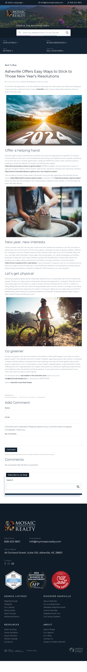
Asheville (40, 89)
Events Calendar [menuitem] (51, 610)
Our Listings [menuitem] (9, 607)
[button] (67, 32)
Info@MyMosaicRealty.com (16, 378)
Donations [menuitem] (8, 642)
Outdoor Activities (27, 397)
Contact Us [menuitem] (48, 639)
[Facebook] (5, 563)
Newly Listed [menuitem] (9, 610)
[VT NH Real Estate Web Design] (76, 651)
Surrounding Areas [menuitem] (52, 604)
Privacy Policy (36, 454)
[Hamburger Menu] (80, 13)
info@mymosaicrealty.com (45, 541)
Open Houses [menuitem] (10, 613)
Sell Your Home (54, 51)
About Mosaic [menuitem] (49, 629)
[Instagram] (8, 563)
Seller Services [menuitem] (10, 629)
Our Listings (9, 43)
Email (7, 417)
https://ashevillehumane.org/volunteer (26, 178)
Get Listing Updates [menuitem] (52, 617)
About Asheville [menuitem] (50, 601)
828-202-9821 (12, 541)
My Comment (10, 434)
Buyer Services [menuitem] (10, 636)
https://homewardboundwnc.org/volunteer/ (23, 166)
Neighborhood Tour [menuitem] (52, 613)
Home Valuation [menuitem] (11, 633)
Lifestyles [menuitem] (8, 604)
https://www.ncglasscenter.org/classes (21, 263)
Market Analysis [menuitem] (10, 639)
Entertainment (11, 397)
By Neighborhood (56, 43)
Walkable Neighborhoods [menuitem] (54, 607)
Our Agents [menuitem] (48, 633)
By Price (7, 51)
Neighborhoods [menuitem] (11, 601)
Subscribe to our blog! (17, 475)
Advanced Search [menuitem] (11, 617)
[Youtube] (12, 563)
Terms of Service (46, 454)
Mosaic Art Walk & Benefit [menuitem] (54, 642)
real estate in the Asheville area (33, 376)
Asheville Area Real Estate (21, 382)
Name (7, 408)
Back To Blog (10, 65)
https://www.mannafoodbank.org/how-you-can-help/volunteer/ (31, 171)
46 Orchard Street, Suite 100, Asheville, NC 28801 (33, 552)
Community (41, 397)
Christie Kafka (13, 82)
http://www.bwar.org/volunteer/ (68, 178)
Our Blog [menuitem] (47, 636)
